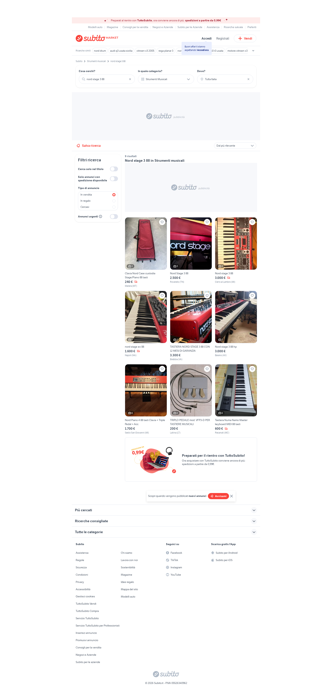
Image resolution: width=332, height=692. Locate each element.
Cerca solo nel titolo (91, 169)
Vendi (248, 38)
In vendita (86, 194)
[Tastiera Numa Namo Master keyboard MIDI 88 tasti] (236, 399)
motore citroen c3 (237, 50)
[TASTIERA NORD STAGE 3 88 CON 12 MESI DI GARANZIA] (191, 326)
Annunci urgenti (88, 216)
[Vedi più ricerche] (253, 51)
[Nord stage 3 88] (236, 252)
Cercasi (85, 207)
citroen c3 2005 (145, 50)
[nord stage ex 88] (146, 326)
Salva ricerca (91, 146)
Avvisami (221, 496)
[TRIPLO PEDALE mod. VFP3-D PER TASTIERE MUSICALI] (191, 399)
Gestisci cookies (85, 596)
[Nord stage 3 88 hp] (236, 326)
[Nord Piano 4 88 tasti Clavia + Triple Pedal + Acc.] (146, 399)
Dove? (201, 71)
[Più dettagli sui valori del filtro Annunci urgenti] (100, 216)
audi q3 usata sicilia (121, 50)
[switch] (114, 169)
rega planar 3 (166, 50)
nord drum (100, 50)
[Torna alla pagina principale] (98, 38)
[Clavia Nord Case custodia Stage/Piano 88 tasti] (146, 252)
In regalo (85, 200)
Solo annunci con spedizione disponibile (92, 178)
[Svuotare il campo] (130, 79)
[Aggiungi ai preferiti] (162, 222)
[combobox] (107, 79)
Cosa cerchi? (87, 71)
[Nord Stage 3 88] (191, 252)
